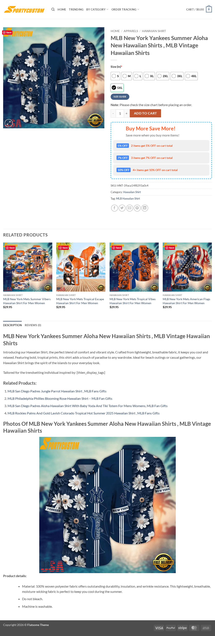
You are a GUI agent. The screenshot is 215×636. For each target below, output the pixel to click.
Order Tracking (123, 9)
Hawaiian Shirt (154, 31)
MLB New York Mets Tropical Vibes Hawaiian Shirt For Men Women (133, 301)
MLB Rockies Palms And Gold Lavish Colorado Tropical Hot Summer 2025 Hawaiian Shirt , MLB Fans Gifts (84, 413)
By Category (96, 9)
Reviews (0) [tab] (33, 325)
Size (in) (116, 66)
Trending (76, 9)
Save (9, 32)
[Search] (53, 9)
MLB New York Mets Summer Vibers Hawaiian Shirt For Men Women (27, 301)
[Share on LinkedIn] (144, 208)
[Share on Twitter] (122, 208)
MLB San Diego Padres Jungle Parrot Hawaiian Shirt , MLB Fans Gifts (57, 391)
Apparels (131, 31)
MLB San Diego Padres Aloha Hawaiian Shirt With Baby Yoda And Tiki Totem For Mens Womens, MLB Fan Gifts (88, 406)
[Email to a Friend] (129, 208)
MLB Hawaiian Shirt (128, 198)
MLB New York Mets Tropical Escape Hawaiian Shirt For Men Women (80, 301)
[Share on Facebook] (114, 208)
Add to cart (145, 113)
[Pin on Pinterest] (137, 208)
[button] (199, 9)
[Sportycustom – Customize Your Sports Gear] (24, 9)
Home (62, 9)
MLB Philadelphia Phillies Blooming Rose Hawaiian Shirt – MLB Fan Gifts (60, 398)
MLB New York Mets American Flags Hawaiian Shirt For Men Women (186, 301)
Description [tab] (12, 325)
